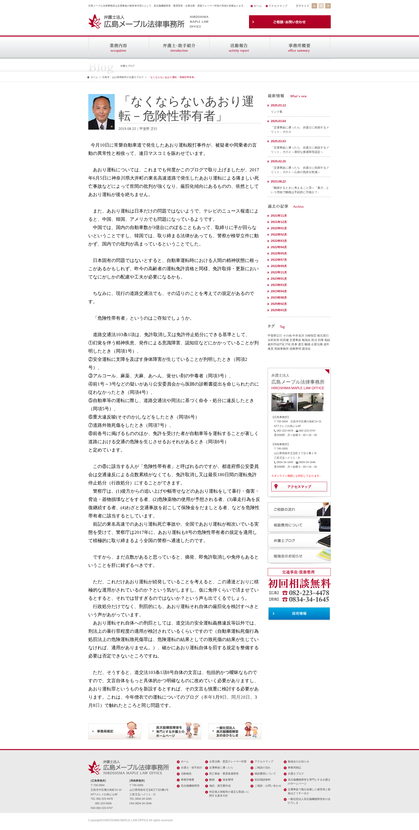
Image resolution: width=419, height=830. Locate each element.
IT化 (288, 344)
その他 (287, 335)
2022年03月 (279, 241)
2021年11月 (279, 215)
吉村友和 (273, 340)
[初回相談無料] (299, 604)
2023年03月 (279, 285)
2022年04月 (279, 247)
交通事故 (295, 340)
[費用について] (299, 531)
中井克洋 (298, 335)
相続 (327, 340)
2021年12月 (279, 222)
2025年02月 (279, 304)
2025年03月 (279, 310)
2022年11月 (279, 272)
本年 (208, 697)
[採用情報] (299, 618)
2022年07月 (279, 259)
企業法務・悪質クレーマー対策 (228, 761)
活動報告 (186, 773)
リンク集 (276, 111)
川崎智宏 (310, 335)
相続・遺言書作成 (220, 785)
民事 (294, 344)
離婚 (307, 344)
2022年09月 (279, 266)
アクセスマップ (278, 5)
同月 (236, 697)
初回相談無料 (263, 779)
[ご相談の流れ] (299, 515)
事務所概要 (187, 779)
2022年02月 (279, 234)
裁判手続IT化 (276, 344)
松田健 (284, 340)
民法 (314, 340)
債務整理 (295, 348)
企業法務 (317, 344)
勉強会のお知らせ (298, 761)
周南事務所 (281, 348)
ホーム (258, 5)
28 (243, 697)
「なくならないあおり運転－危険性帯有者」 (172, 77)
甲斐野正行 (275, 335)
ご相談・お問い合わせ (268, 785)
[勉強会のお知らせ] (299, 562)
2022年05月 (279, 253)
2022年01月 (279, 228)
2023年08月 (279, 297)
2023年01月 (279, 278)
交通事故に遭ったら (221, 767)
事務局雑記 (294, 767)
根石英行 (323, 335)
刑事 (321, 340)
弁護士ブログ (296, 773)
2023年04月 (279, 291)
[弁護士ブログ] (299, 546)
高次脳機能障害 (190, 785)
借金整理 (228, 779)
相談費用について (265, 773)
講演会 (306, 348)
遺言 (301, 344)
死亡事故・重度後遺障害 (224, 773)
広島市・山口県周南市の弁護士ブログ (123, 77)
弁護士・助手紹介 (191, 767)
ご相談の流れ (263, 767)
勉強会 (306, 340)
